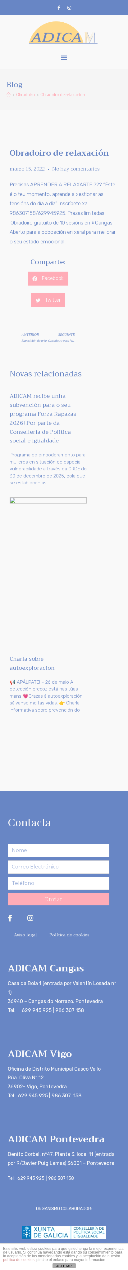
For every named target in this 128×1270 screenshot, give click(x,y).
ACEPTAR (64, 1266)
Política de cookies (69, 935)
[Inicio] (9, 94)
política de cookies (18, 1260)
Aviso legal (25, 935)
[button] (64, 57)
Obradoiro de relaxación (62, 94)
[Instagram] (69, 7)
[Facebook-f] (59, 7)
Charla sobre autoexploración (32, 663)
